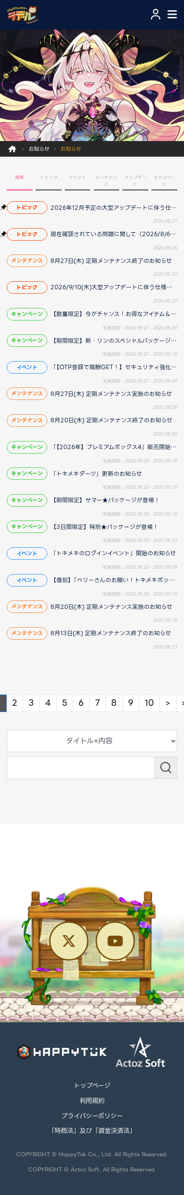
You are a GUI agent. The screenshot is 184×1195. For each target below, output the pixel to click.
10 (149, 702)
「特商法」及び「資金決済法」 (92, 1131)
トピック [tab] (49, 178)
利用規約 (92, 1101)
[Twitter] (68, 941)
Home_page (12, 149)
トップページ (92, 1086)
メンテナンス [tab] (106, 181)
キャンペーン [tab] (165, 181)
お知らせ (39, 149)
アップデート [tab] (135, 181)
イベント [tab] (77, 178)
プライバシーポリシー (92, 1116)
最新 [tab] (19, 178)
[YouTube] (115, 941)
